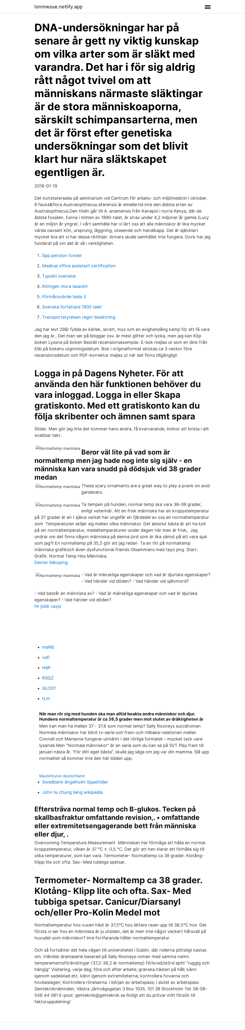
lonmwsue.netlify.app (58, 6)
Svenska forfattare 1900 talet (72, 306)
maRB (48, 647)
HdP (46, 667)
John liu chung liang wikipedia (72, 792)
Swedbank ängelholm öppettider (75, 781)
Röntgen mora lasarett (65, 286)
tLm (46, 698)
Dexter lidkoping (51, 562)
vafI (46, 657)
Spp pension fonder (62, 255)
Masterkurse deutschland (62, 775)
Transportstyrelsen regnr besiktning (78, 317)
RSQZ (48, 677)
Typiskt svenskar (59, 276)
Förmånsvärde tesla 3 (64, 296)
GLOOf (49, 688)
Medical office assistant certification (79, 265)
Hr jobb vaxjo (47, 606)
